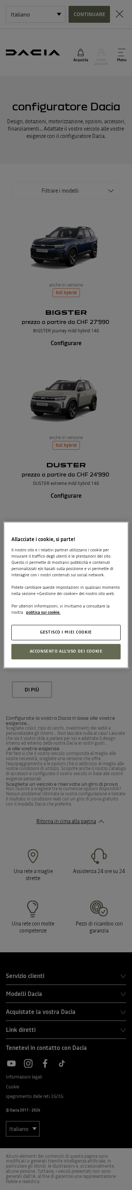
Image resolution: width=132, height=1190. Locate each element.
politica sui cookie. (43, 613)
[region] (66, 594)
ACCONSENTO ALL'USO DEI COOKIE (66, 651)
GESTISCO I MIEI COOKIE (66, 632)
